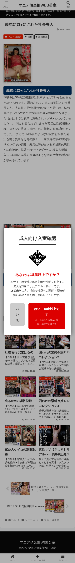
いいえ (17, 314)
